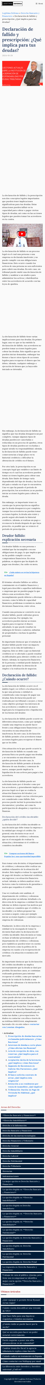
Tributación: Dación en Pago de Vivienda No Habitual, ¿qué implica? (23, 1092)
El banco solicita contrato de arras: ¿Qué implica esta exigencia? (22, 1078)
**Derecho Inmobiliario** (15, 1120)
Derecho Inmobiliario (13, 1151)
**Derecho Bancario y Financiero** (19, 1115)
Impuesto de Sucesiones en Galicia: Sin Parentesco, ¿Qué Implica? (22, 1069)
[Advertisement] (22, 112)
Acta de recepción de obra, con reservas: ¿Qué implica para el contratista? (23, 1054)
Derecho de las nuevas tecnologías (19, 1135)
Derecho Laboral (10, 1156)
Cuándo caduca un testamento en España (22, 1356)
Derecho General (11, 1146)
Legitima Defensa (10, 13)
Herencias (7, 1171)
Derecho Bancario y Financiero (17, 1130)
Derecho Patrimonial (12, 1161)
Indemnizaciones (11, 1176)
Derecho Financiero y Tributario (18, 1140)
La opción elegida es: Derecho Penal (20, 1262)
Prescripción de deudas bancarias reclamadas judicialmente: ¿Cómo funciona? (25, 1039)
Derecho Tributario (12, 1166)
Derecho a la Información (15, 1125)
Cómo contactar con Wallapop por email (22, 1361)
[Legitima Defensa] (12, 3)
